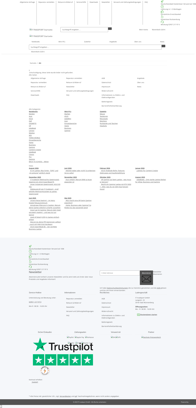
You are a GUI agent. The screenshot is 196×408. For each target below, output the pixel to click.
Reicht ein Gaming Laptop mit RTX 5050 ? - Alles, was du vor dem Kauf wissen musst (115, 186)
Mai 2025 (67, 198)
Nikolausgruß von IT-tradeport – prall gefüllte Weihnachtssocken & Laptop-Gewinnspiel (44, 191)
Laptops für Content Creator (147, 171)
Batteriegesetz (107, 102)
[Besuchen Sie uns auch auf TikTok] (31, 392)
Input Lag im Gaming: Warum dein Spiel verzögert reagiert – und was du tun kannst (45, 212)
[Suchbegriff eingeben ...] (110, 28)
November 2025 (70, 177)
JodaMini (67, 119)
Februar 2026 (105, 168)
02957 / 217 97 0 (35, 302)
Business (32, 145)
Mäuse (102, 114)
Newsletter (106, 2)
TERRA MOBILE (34, 138)
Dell (30, 121)
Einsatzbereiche (35, 140)
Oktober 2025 (105, 177)
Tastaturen (104, 116)
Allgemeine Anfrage (27, 2)
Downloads (94, 2)
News (162, 42)
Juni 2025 (32, 198)
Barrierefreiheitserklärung (112, 106)
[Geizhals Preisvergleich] (151, 339)
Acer (30, 116)
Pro (30, 157)
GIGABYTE (32, 123)
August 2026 (34, 168)
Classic (31, 154)
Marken (32, 114)
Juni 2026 (68, 168)
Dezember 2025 (35, 177)
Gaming (32, 147)
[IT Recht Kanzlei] (45, 371)
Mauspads (104, 119)
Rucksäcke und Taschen (109, 123)
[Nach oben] (1, 406)
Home (31, 142)
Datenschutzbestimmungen (117, 288)
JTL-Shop (191, 402)
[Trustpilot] (45, 351)
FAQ (146, 2)
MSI (30, 135)
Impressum (106, 87)
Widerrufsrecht (107, 91)
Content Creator (35, 150)
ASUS (31, 119)
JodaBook (32, 128)
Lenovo (31, 131)
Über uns (140, 82)
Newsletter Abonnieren (157, 273)
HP (30, 126)
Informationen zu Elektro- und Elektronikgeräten (113, 96)
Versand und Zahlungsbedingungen (127, 2)
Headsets (103, 126)
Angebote (113, 42)
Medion (32, 133)
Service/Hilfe (81, 2)
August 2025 (140, 177)
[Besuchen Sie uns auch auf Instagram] (31, 387)
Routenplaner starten (148, 314)
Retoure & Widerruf (65, 2)
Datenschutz (106, 82)
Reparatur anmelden (46, 2)
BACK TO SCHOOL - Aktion (39, 162)
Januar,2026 (140, 168)
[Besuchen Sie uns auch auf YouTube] (31, 389)
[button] (143, 30)
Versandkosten (65, 396)
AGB (103, 78)
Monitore (103, 121)
